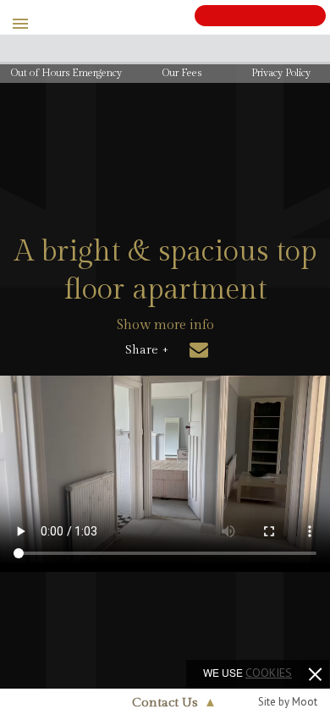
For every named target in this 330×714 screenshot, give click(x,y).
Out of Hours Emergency (66, 73)
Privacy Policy (281, 73)
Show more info (165, 325)
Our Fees (181, 73)
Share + (146, 350)
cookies (268, 672)
